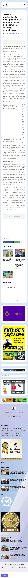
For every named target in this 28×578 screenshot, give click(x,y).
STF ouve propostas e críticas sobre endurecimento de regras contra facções (17, 555)
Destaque (6, 428)
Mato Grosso (6, 433)
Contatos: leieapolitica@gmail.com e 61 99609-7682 (14, 567)
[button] (3, 5)
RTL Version (21, 564)
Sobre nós (12, 566)
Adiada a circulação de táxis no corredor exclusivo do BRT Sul (8, 259)
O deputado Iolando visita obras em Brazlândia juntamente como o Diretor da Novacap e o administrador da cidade (18, 539)
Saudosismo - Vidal (7, 435)
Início (17, 566)
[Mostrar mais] (21, 242)
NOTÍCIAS (12, 12)
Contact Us (15, 564)
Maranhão (22, 430)
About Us (9, 564)
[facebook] (8, 416)
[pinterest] (20, 416)
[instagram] (17, 416)
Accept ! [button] (4, 575)
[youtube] (14, 416)
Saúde (18, 435)
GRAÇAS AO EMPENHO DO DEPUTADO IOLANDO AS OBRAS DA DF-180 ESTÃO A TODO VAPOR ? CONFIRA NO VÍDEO (18, 547)
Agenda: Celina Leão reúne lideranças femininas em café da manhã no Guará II (17, 487)
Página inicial (5, 12)
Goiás (14, 430)
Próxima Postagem (20, 300)
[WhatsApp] (15, 242)
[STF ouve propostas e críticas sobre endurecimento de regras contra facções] (5, 556)
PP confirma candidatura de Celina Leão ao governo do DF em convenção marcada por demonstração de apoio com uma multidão (20, 262)
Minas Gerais (16, 433)
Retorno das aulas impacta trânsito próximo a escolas (7, 281)
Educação (5, 430)
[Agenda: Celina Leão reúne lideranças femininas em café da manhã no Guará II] (5, 488)
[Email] (18, 242)
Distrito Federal (17, 428)
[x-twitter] (11, 416)
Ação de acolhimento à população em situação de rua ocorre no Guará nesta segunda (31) (18, 480)
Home (5, 564)
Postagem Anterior (7, 300)
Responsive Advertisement (14, 42)
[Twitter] (13, 242)
